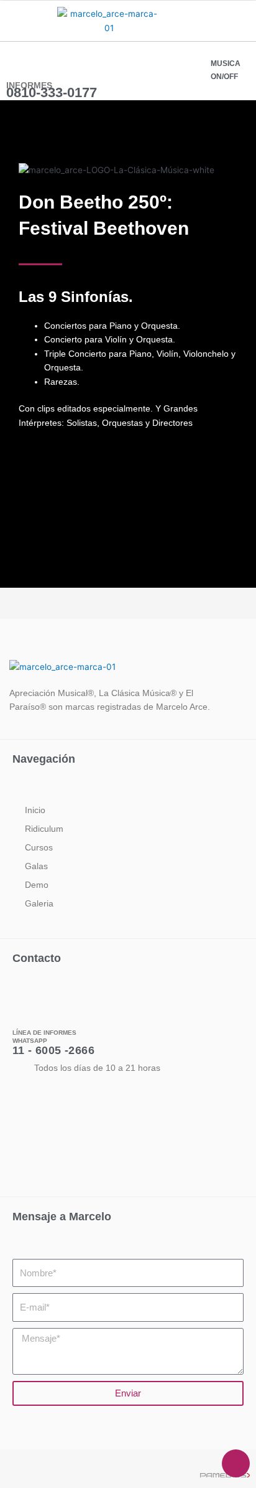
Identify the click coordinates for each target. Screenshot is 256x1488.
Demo (36, 885)
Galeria (39, 903)
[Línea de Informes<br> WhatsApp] (20, 1009)
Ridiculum (44, 829)
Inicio (35, 810)
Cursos (39, 847)
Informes (29, 85)
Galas (36, 866)
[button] (17, 20)
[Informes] (17, 62)
